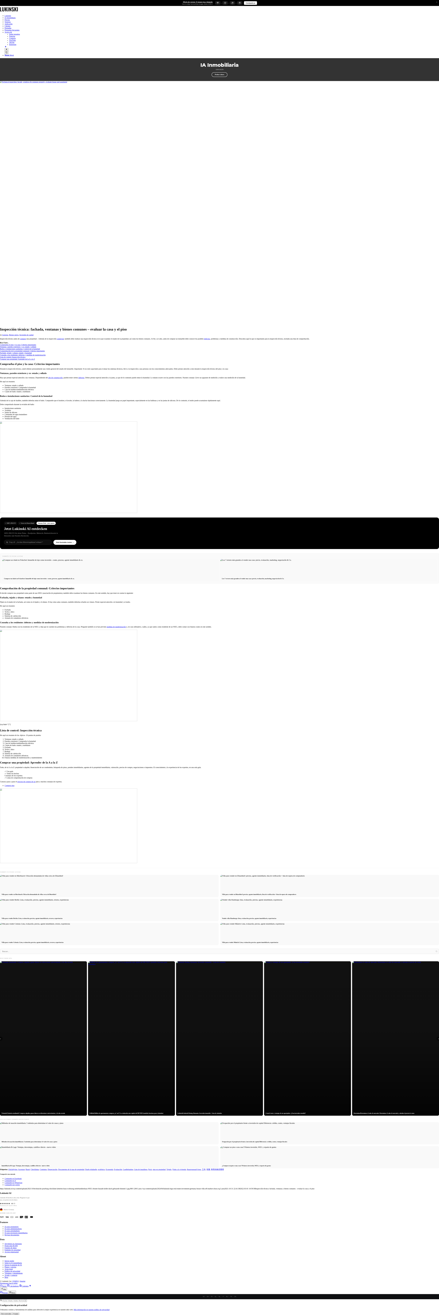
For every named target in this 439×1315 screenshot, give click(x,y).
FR (212, 1296)
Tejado (168, 1169)
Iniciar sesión (9, 1261)
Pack (150, 1169)
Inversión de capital (26, 335)
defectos (207, 339)
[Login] (6, 49)
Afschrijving (12, 1169)
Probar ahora (219, 74)
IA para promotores (12, 1227)
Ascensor (21, 1169)
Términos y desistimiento (14, 1273)
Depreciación (52, 1169)
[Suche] (6, 52)
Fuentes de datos (11, 1248)
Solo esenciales (6, 1314)
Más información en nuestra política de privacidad (92, 1310)
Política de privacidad (12, 1271)
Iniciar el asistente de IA (13, 1265)
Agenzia (5, 335)
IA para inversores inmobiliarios (16, 1233)
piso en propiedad (159, 1169)
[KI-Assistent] (6, 47)
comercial (60, 339)
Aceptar (15, 1314)
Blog (6, 1277)
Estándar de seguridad (12, 1250)
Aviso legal (9, 1269)
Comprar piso (9, 786)
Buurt (28, 1169)
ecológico (101, 1169)
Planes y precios (10, 1267)
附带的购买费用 (217, 1169)
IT (223, 1296)
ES (215, 1296)
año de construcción (55, 378)
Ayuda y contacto (11, 1275)
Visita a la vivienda (179, 1169)
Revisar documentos (12, 1235)
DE (204, 1296)
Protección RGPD (11, 1246)
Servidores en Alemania (13, 1244)
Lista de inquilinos (140, 1169)
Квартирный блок (194, 1169)
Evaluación (118, 1169)
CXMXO (15, 1281)
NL (219, 1296)
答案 (208, 1169)
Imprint (22, 1281)
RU (227, 1296)
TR (231, 1296)
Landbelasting (128, 1169)
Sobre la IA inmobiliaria (13, 1263)
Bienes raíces (14, 335)
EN (208, 1296)
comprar (23, 339)
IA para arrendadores (12, 1231)
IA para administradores (13, 1229)
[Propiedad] (9, 12)
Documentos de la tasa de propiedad (71, 1169)
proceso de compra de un (26, 782)
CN (235, 1296)
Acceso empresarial (12, 1252)
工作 (204, 1169)
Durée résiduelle (91, 1169)
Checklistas (35, 1169)
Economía (109, 1169)
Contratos (43, 1169)
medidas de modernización (116, 627)
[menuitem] (222, 16)
